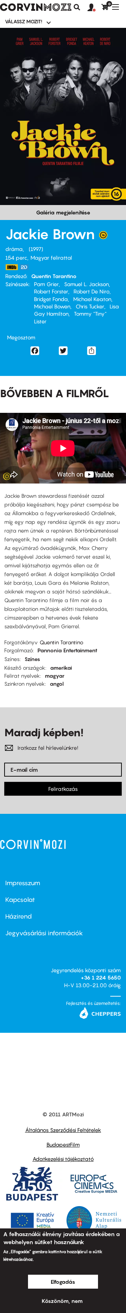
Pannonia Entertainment (67, 650)
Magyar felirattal (51, 257)
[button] (95, 7)
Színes (32, 659)
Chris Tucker (90, 306)
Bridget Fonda (51, 299)
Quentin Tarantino (54, 276)
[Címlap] (35, 7)
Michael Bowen (52, 306)
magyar (54, 676)
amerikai (61, 668)
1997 (35, 249)
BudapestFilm (63, 1144)
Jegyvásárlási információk (44, 933)
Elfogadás (63, 1282)
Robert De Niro (92, 291)
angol (57, 684)
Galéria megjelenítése (63, 212)
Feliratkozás (63, 789)
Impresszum (22, 883)
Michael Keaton (92, 299)
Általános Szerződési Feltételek (63, 1130)
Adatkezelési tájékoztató (63, 1159)
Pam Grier (46, 284)
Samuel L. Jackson (86, 284)
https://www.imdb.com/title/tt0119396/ (11, 267)
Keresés (77, 7)
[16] (103, 237)
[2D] (26, 267)
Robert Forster (51, 291)
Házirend (18, 916)
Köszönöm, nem (62, 1301)
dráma (14, 249)
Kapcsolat (20, 899)
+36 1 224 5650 (101, 977)
